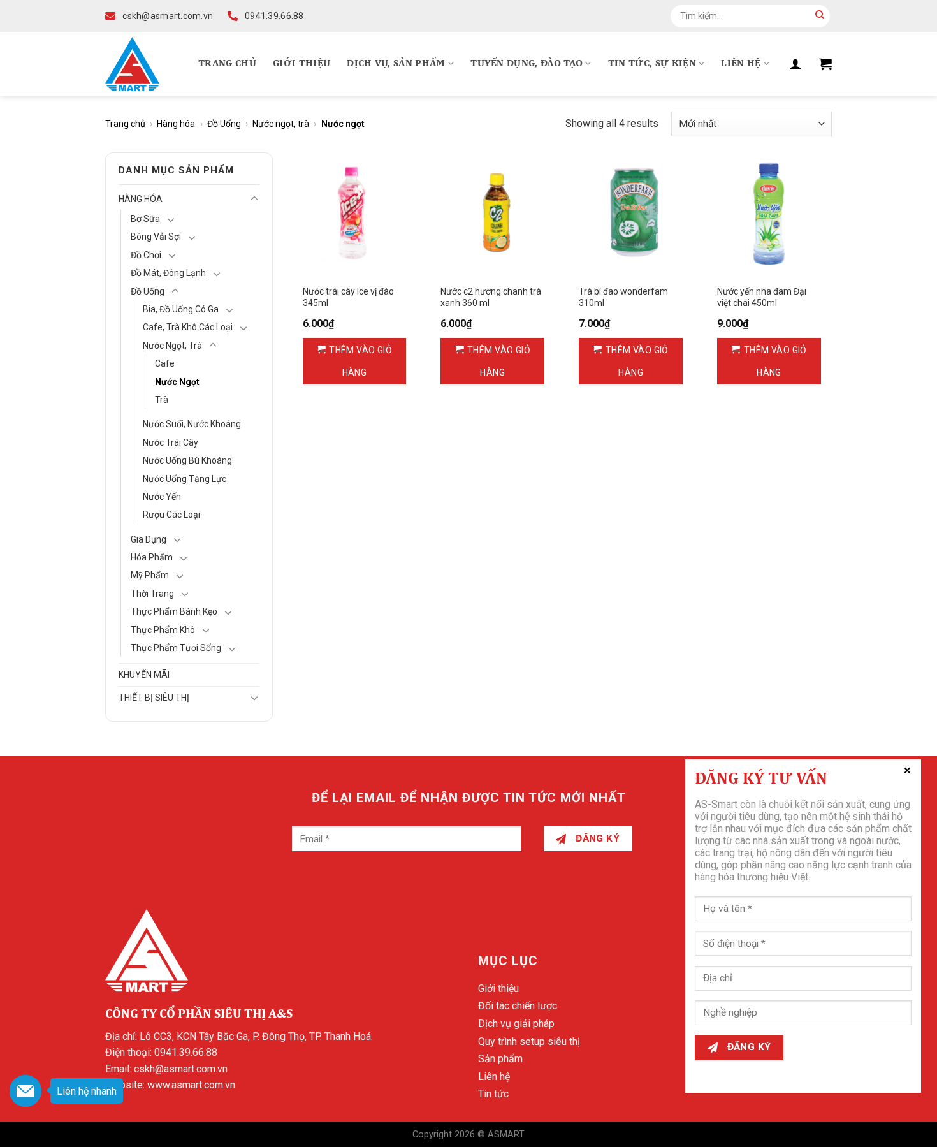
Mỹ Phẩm (150, 575)
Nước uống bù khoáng (187, 460)
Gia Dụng (148, 539)
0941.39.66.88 (185, 1052)
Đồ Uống (224, 124)
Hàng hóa (176, 124)
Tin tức (493, 1094)
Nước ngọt (177, 382)
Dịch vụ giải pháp (516, 1024)
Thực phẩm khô (163, 630)
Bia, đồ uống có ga (181, 309)
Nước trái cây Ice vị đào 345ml (348, 297)
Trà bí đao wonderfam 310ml (623, 297)
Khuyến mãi (144, 674)
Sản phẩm (500, 1059)
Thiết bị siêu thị (154, 697)
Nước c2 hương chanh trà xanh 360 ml (490, 297)
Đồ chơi (146, 255)
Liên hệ (740, 64)
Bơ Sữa (145, 219)
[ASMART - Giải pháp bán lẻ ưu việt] (132, 64)
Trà (161, 400)
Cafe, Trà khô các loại (188, 327)
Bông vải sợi (156, 236)
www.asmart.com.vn (191, 1085)
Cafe (165, 363)
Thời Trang (152, 593)
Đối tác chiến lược (517, 1006)
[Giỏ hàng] (825, 64)
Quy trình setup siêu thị (529, 1041)
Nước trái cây (170, 442)
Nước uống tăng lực (184, 479)
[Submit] (819, 16)
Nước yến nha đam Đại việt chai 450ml (761, 297)
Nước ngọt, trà (280, 124)
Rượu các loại (171, 514)
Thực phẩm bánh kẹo (174, 611)
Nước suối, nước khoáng (192, 424)
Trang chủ (227, 64)
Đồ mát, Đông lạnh (168, 273)
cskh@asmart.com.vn (181, 1069)
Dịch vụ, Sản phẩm (396, 64)
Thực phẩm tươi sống (176, 648)
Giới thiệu (301, 64)
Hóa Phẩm (152, 557)
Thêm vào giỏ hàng (360, 361)
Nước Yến (162, 497)
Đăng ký (596, 838)
